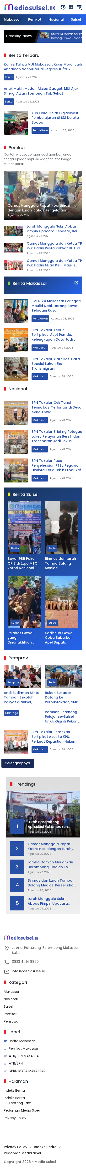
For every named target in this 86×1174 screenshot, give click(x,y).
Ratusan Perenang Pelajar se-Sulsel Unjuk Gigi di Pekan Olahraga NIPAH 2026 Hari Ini (61, 717)
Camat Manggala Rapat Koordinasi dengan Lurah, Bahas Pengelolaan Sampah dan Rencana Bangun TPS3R (50, 846)
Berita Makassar (22, 1041)
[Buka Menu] (71, 7)
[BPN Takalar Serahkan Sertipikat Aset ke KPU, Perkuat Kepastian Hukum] (16, 742)
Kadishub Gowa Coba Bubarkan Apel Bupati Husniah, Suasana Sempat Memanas (61, 638)
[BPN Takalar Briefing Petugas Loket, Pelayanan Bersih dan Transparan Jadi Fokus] (16, 442)
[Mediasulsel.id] (29, 7)
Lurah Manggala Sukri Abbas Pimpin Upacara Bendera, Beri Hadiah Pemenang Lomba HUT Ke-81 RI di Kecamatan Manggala (53, 229)
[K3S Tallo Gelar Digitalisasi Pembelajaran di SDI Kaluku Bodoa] (16, 123)
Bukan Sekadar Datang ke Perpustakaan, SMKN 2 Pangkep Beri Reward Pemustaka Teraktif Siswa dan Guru (63, 698)
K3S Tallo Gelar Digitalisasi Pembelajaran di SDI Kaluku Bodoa (55, 118)
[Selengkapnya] (76, 283)
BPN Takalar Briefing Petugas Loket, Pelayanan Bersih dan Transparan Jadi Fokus (57, 436)
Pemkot (10, 1013)
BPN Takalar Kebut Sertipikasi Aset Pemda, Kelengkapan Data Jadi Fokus (52, 337)
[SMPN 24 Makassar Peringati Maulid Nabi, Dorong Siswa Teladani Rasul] (16, 311)
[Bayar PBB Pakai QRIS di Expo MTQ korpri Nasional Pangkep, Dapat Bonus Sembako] (24, 527)
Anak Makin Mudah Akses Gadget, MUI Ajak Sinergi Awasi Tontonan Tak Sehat (41, 91)
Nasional (11, 999)
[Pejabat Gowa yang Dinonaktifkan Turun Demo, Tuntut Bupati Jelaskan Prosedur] (24, 602)
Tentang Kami (20, 1103)
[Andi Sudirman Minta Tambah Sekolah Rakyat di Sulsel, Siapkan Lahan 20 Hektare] (22, 676)
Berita (9, 77)
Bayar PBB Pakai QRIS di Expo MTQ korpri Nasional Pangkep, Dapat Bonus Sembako (23, 563)
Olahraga (11, 713)
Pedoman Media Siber (22, 1110)
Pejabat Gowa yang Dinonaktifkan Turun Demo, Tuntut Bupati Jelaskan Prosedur (24, 638)
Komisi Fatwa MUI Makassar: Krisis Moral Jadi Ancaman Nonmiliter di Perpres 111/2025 (43, 67)
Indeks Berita (14, 1090)
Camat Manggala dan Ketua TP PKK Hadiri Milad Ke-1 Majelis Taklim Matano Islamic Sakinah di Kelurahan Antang (54, 263)
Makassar (40, 347)
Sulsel (15, 623)
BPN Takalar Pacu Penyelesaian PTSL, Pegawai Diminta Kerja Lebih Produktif (56, 465)
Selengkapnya (17, 763)
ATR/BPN (16, 1063)
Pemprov (13, 682)
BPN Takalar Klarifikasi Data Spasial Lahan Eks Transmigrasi (56, 364)
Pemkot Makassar (23, 1048)
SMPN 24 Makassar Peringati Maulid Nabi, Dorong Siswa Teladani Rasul (56, 306)
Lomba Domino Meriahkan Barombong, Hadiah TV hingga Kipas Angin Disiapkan (50, 864)
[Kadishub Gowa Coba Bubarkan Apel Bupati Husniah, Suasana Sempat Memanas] (61, 602)
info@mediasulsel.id (28, 971)
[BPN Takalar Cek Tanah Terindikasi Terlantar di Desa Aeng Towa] (16, 413)
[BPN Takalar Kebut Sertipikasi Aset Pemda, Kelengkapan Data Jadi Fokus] (16, 340)
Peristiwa (11, 1021)
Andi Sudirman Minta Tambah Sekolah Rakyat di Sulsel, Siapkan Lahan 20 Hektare (21, 698)
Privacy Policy (15, 1117)
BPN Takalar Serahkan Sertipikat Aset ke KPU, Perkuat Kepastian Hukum (54, 736)
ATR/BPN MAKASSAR (25, 1056)
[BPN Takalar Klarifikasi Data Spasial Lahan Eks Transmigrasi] (16, 369)
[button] (63, 7)
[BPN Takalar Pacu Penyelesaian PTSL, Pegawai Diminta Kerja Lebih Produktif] (16, 470)
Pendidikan (40, 130)
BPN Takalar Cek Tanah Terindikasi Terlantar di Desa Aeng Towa (56, 407)
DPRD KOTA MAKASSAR (27, 1070)
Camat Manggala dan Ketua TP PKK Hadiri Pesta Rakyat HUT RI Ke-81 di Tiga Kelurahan (54, 246)
